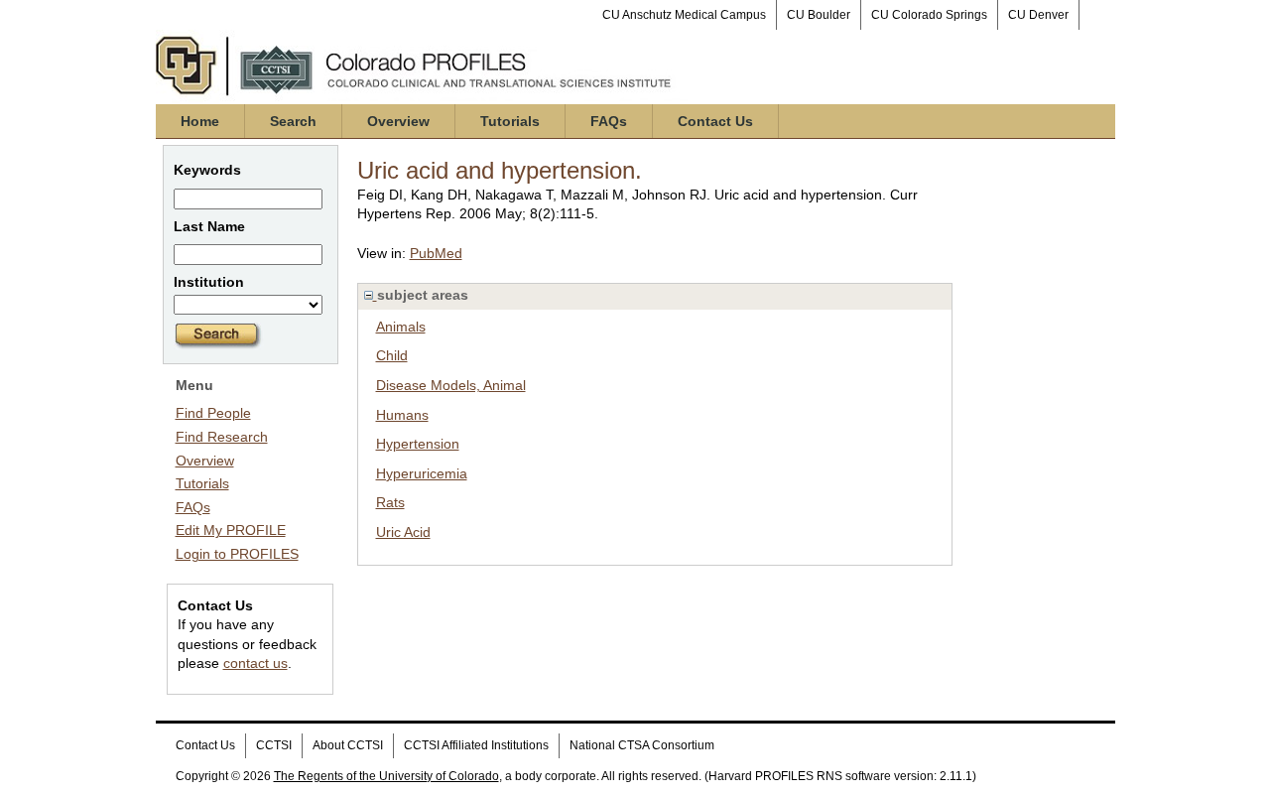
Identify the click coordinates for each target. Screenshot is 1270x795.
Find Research (222, 437)
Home (200, 121)
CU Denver (1038, 15)
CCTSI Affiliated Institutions (476, 745)
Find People (213, 413)
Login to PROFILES (237, 554)
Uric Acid (403, 532)
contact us (255, 663)
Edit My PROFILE (231, 530)
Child (392, 355)
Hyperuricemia (421, 473)
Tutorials (510, 121)
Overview (398, 121)
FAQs (608, 121)
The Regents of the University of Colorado (386, 776)
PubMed (436, 253)
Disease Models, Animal (451, 385)
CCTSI (274, 745)
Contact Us (715, 121)
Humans (402, 415)
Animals (401, 326)
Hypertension (417, 444)
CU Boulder (818, 15)
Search (293, 121)
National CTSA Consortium (642, 745)
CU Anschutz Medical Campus (684, 15)
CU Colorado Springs (929, 15)
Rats (390, 502)
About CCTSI (348, 745)
